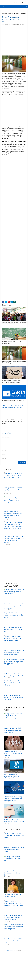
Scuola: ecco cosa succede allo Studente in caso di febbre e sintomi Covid (14, 323)
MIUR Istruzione (14, 2)
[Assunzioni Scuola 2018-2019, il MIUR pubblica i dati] (14, 333)
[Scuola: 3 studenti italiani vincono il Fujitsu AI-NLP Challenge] (14, 353)
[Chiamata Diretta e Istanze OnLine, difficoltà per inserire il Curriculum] (14, 372)
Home (3, 12)
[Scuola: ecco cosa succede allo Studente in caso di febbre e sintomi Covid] (14, 314)
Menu (2, 7)
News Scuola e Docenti (11, 12)
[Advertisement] (14, 40)
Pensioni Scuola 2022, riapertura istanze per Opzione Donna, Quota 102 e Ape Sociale (13, 421)
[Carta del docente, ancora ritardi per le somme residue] (14, 392)
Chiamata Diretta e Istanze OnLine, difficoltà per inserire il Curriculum (11, 381)
